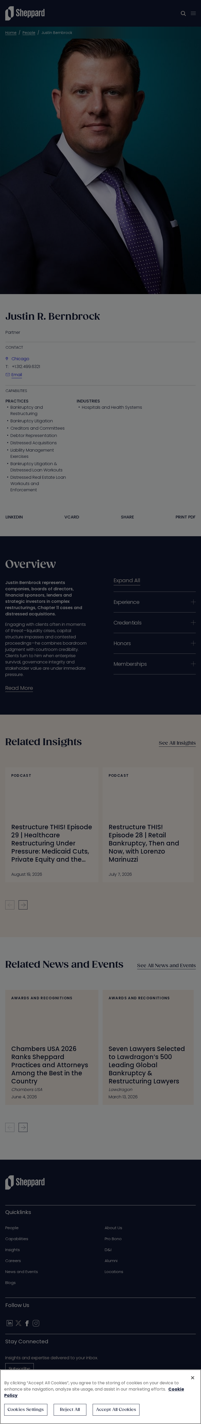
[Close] (192, 1378)
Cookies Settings (26, 1409)
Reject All (70, 1409)
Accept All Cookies (116, 1409)
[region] (100, 1396)
